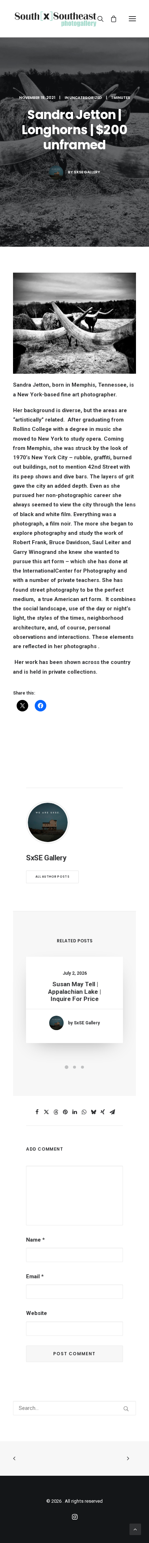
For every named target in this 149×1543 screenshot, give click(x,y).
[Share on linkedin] (74, 1112)
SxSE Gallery (87, 172)
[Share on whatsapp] (84, 1112)
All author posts (52, 877)
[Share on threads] (55, 1112)
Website (36, 1313)
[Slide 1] (67, 1067)
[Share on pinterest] (65, 1112)
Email (35, 1276)
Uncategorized (85, 97)
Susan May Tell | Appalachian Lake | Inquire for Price (74, 991)
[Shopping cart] (110, 18)
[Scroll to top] (135, 1529)
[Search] (97, 18)
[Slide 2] (74, 1067)
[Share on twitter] (46, 1112)
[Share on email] (112, 1112)
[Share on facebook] (37, 1112)
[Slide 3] (82, 1067)
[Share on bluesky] (93, 1112)
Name (35, 1240)
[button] (132, 18)
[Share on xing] (102, 1112)
